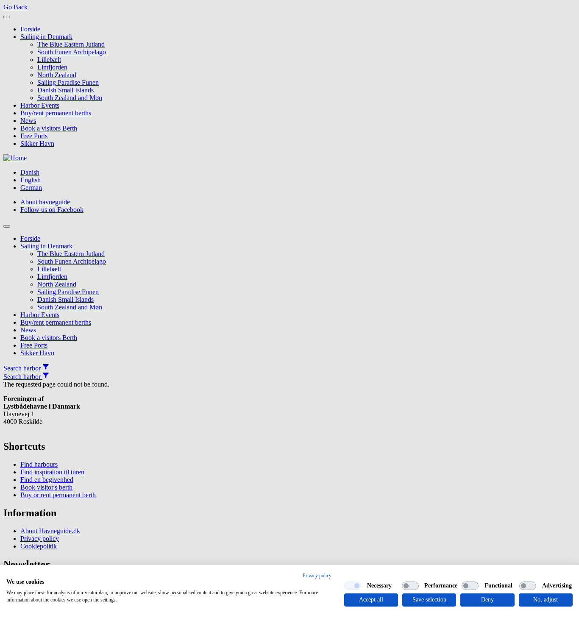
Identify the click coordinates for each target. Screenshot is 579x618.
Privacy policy (317, 576)
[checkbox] (352, 586)
